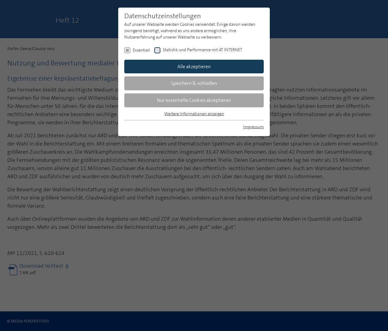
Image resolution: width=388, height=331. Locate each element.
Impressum (253, 126)
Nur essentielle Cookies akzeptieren (194, 100)
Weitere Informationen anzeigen (194, 113)
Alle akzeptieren (194, 66)
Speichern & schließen (194, 83)
